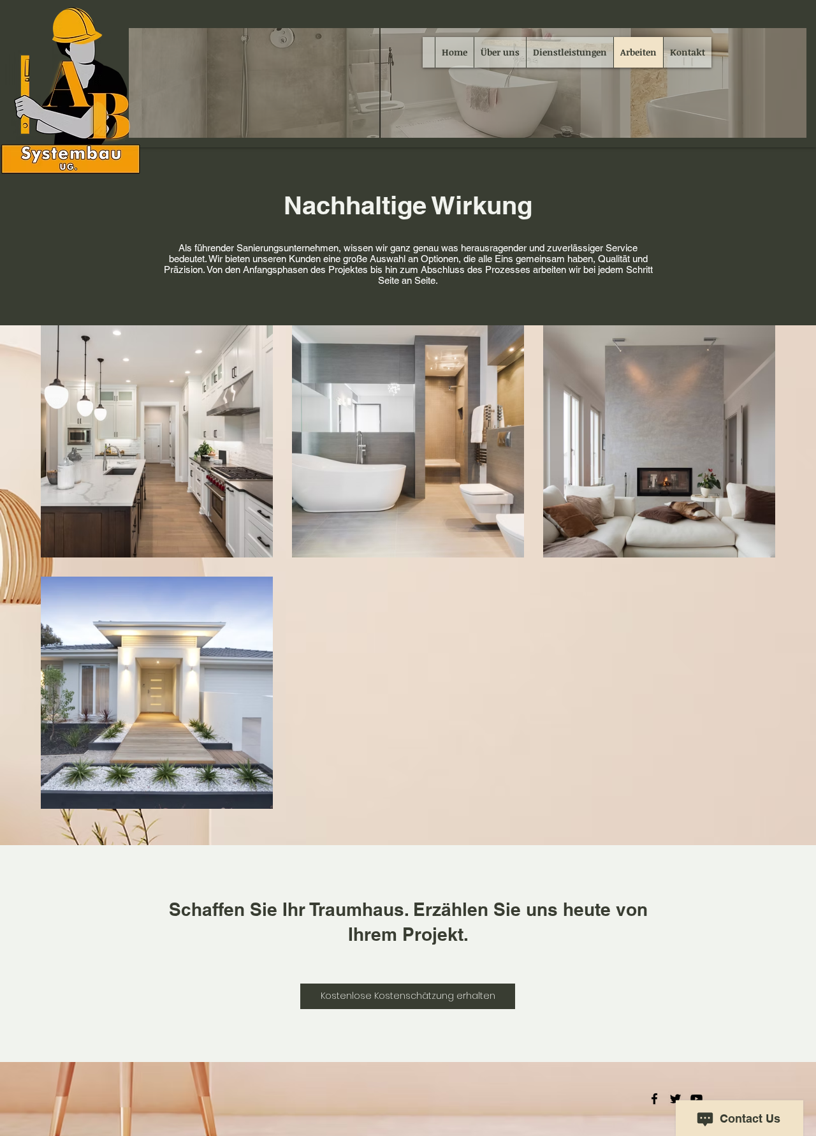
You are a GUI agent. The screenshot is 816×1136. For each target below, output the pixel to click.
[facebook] (654, 1098)
